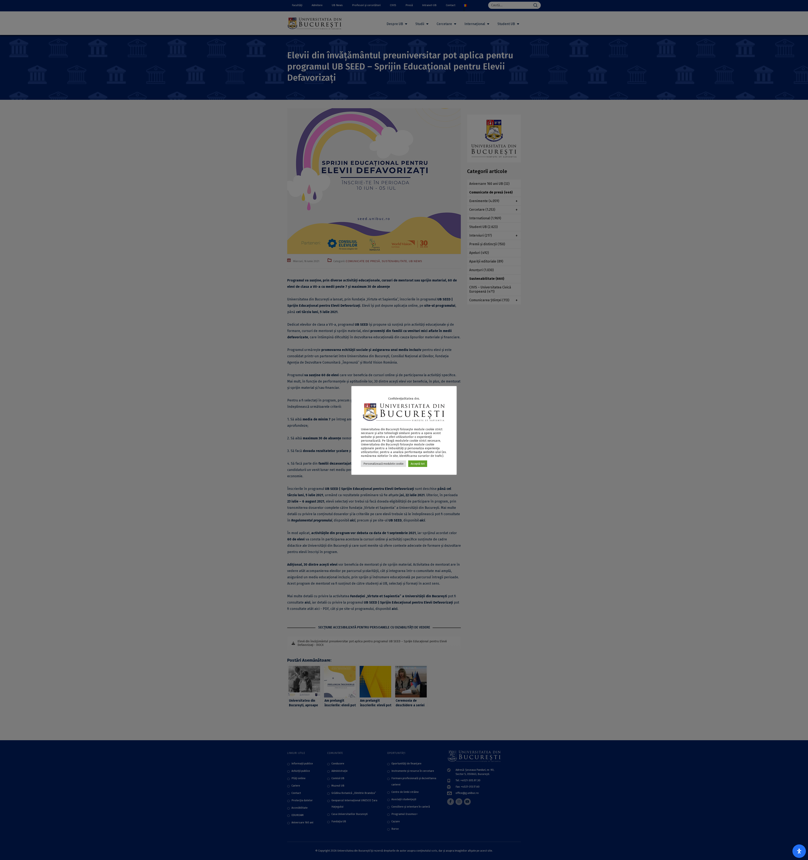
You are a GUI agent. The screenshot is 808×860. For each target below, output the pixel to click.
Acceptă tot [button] (418, 463)
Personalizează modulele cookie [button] (383, 463)
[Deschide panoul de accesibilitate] (799, 851)
